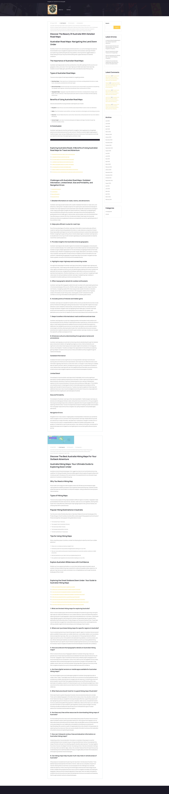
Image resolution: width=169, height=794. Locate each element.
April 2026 (108, 129)
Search (107, 23)
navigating (68, 29)
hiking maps (89, 449)
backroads (62, 25)
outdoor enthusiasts (80, 29)
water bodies (88, 30)
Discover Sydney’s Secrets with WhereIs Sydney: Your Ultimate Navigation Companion (112, 47)
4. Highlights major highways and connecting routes (62, 162)
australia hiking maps (59, 449)
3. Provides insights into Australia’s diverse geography (63, 159)
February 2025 (109, 167)
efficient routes (86, 25)
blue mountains (67, 449)
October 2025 (108, 145)
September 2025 (109, 148)
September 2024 (109, 180)
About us (61, 9)
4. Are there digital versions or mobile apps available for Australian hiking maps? (68, 594)
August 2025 (108, 150)
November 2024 (109, 175)
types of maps (82, 30)
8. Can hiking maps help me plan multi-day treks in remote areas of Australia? (68, 604)
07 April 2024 (53, 447)
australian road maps (54, 25)
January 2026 (108, 137)
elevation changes (54, 27)
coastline (70, 25)
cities (66, 25)
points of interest (62, 451)
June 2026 (108, 123)
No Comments (71, 23)
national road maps (54, 29)
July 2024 (108, 186)
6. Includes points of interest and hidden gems (61, 167)
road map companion (89, 29)
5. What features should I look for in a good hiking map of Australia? (65, 597)
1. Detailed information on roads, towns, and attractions (63, 154)
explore (60, 27)
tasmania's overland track (84, 451)
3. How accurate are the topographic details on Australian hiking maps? (67, 592)
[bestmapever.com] (52, 9)
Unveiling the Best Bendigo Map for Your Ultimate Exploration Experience (113, 42)
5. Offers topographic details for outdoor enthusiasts (63, 164)
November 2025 (109, 142)
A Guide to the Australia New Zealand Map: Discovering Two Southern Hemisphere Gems (112, 62)
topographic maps (74, 30)
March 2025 (108, 164)
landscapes (94, 27)
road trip (52, 30)
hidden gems (70, 27)
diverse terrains (79, 25)
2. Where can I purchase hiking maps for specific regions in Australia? (66, 589)
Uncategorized (80, 23)
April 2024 (108, 194)
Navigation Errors (55, 196)
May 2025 (108, 158)
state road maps (57, 30)
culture (73, 25)
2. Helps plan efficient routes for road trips (60, 157)
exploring (77, 449)
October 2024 (108, 177)
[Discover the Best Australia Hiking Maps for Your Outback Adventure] (61, 440)
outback (73, 29)
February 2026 (109, 134)
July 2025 (108, 153)
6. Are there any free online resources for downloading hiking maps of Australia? (68, 599)
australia (52, 449)
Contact (69, 9)
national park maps (54, 451)
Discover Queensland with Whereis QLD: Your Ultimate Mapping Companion (113, 57)
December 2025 (109, 139)
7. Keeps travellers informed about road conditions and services (65, 169)
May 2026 (108, 126)
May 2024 (108, 191)
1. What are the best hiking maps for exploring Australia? (63, 586)
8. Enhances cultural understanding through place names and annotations (67, 172)
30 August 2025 (53, 23)
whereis (107, 214)
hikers (79, 27)
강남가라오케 (108, 97)
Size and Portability (56, 194)
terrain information (66, 30)
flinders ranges (83, 449)
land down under (88, 27)
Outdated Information (56, 189)
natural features (62, 29)
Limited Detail (54, 191)
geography (64, 27)
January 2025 (108, 169)
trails (68, 453)
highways (76, 27)
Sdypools (107, 83)
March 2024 (108, 196)
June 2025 (108, 156)
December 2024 (109, 172)
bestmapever (63, 23)
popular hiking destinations (72, 451)
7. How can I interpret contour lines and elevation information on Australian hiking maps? (70, 602)
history (82, 27)
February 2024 (109, 199)
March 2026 (108, 131)
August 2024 (108, 183)
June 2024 (108, 188)
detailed (73, 449)
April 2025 (108, 161)
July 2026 (108, 120)
